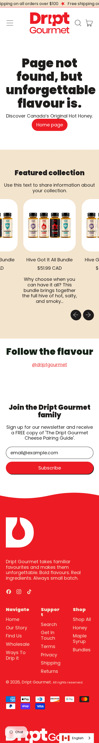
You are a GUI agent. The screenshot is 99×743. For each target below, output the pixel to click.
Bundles (82, 650)
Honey (80, 627)
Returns (49, 671)
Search (49, 624)
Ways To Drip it (16, 655)
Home (12, 619)
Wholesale (17, 644)
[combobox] (76, 738)
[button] (78, 23)
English (78, 738)
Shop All (82, 619)
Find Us (14, 636)
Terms (48, 646)
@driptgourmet (49, 364)
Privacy (49, 655)
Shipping (50, 663)
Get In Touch (48, 635)
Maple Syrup (80, 638)
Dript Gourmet (36, 682)
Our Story (16, 627)
